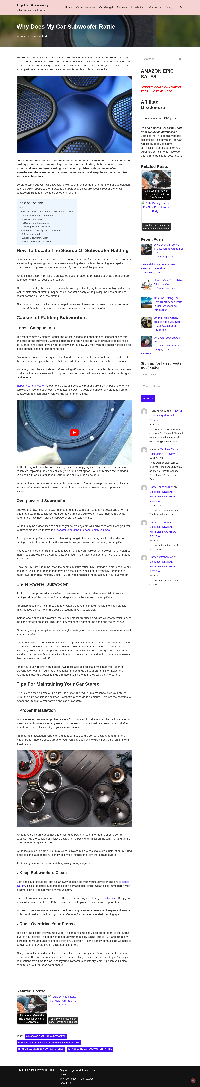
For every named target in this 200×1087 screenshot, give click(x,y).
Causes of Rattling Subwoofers (37, 215)
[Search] (181, 7)
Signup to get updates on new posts (77, 1072)
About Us (65, 1083)
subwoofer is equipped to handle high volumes (82, 530)
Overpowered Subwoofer (36, 223)
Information (154, 7)
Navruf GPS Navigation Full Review (165, 415)
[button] (177, 7)
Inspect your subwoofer (31, 385)
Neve (20, 1069)
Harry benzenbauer (161, 522)
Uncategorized (165, 256)
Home (68, 7)
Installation (137, 7)
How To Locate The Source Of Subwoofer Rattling (47, 211)
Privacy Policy (68, 1078)
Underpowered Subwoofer (37, 226)
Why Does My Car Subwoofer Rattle (90, 1049)
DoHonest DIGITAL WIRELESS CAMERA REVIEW (162, 496)
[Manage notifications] (193, 1080)
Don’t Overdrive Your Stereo (38, 241)
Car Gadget (106, 7)
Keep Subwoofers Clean (36, 238)
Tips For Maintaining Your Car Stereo (41, 230)
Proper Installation (33, 234)
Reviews (122, 7)
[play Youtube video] (74, 432)
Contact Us (87, 1078)
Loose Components (34, 219)
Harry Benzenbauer (161, 487)
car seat (168, 349)
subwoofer (110, 898)
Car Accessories (85, 7)
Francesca (25, 36)
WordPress (47, 1069)
